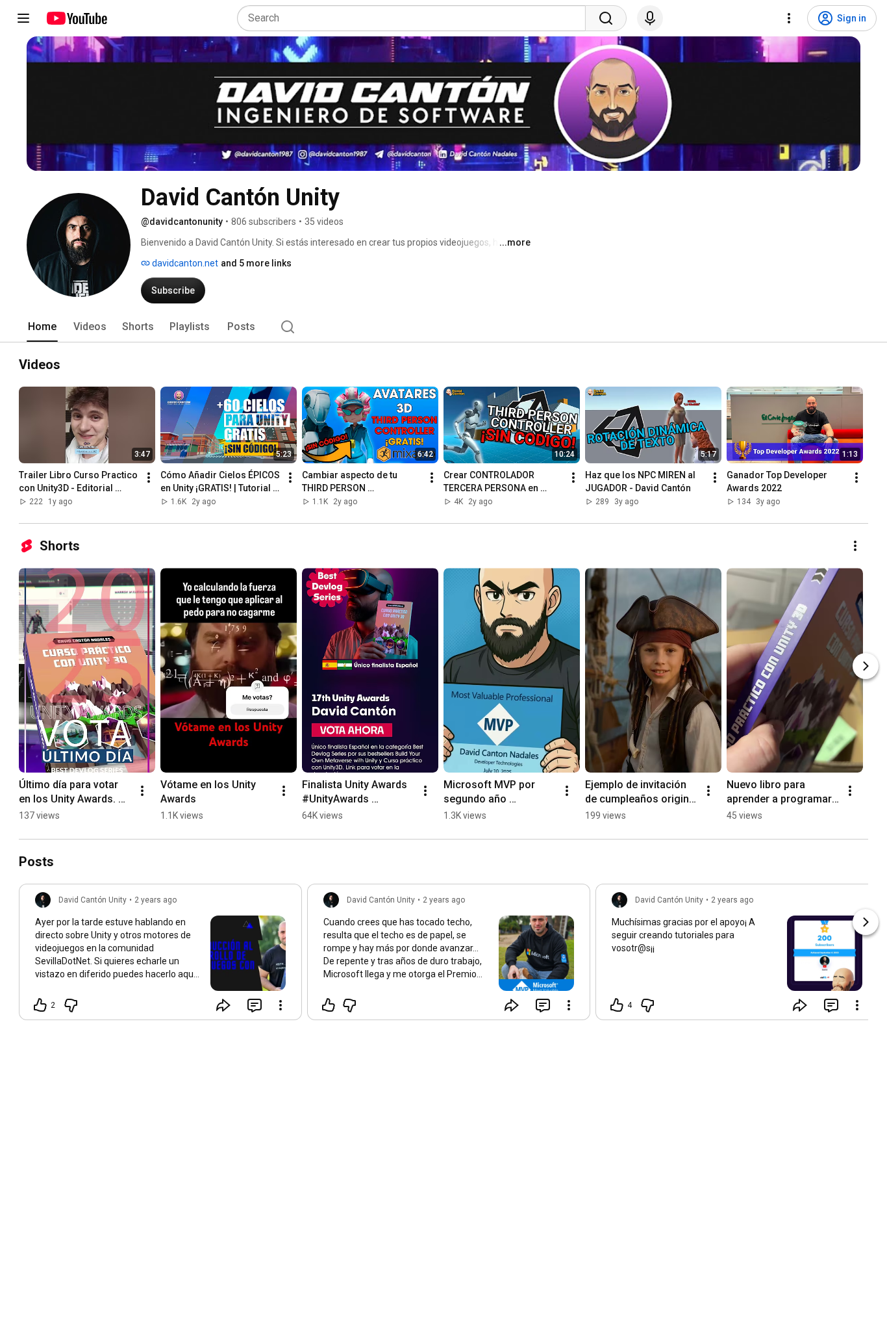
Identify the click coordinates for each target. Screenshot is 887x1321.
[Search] (606, 18)
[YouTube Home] (76, 18)
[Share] (223, 1005)
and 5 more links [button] (256, 263)
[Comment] (255, 1005)
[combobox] (415, 18)
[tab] (42, 326)
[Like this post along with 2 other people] (40, 1005)
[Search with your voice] (650, 18)
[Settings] (789, 18)
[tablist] (443, 326)
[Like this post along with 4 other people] (616, 1005)
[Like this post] (328, 1005)
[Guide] (23, 18)
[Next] (866, 666)
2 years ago (155, 899)
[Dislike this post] (70, 1005)
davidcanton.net (184, 263)
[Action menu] (281, 1005)
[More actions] (149, 478)
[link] (160, 956)
